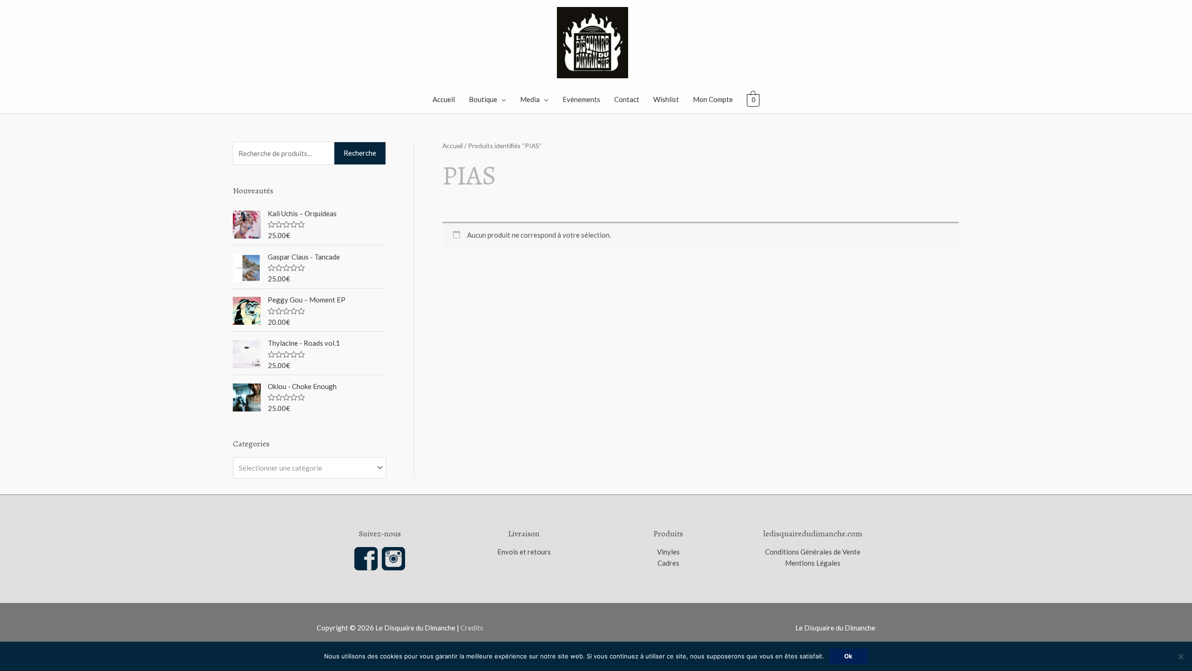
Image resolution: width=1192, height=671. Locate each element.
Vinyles (668, 552)
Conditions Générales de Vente (812, 552)
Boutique (483, 99)
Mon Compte (713, 99)
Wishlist (666, 99)
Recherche (360, 153)
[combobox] (309, 468)
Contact (626, 99)
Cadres (668, 563)
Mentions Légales (812, 563)
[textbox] (305, 467)
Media (530, 99)
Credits (472, 627)
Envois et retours (524, 552)
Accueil (444, 99)
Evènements (581, 99)
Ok (848, 656)
